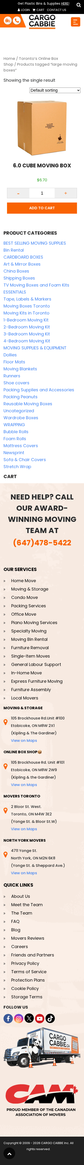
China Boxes (16, 271)
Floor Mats (14, 362)
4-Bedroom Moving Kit (27, 341)
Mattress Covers (21, 446)
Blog (15, 930)
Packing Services (28, 606)
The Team (21, 913)
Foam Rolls (15, 439)
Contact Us (56, 10)
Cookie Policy (25, 988)
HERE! (65, 3)
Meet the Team (27, 905)
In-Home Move (26, 673)
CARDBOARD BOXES (23, 257)
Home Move (23, 581)
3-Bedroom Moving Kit (27, 334)
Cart (40, 10)
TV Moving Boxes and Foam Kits (36, 285)
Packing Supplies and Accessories (39, 390)
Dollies (10, 355)
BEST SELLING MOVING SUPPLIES (35, 243)
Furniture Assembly (31, 689)
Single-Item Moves (30, 656)
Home (9, 58)
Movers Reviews (27, 938)
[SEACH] (78, 5)
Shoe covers (16, 383)
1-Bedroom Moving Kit (26, 320)
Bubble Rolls (16, 432)
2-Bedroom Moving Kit (27, 327)
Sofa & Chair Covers (25, 460)
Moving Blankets (20, 369)
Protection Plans (28, 980)
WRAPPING (14, 425)
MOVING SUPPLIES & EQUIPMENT (35, 348)
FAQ (15, 921)
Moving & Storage (29, 589)
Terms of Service (28, 972)
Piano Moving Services (34, 622)
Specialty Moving (28, 631)
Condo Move (24, 597)
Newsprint (14, 453)
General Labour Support (36, 664)
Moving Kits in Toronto (26, 313)
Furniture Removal (30, 648)
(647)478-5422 (42, 542)
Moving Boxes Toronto (27, 306)
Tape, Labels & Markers (27, 299)
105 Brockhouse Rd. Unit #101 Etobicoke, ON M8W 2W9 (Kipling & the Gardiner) (37, 773)
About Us (20, 896)
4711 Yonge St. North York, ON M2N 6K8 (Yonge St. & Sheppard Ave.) (38, 862)
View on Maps (24, 740)
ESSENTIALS (15, 292)
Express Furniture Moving (37, 681)
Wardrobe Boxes (21, 418)
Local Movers (24, 698)
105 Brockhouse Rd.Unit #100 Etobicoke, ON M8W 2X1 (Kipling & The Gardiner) (38, 729)
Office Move (23, 614)
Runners (12, 376)
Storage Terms (26, 997)
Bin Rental (14, 250)
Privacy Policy (25, 963)
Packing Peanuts (21, 397)
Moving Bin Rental (29, 639)
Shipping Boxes (19, 278)
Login (25, 10)
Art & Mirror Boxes (22, 264)
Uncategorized (19, 411)
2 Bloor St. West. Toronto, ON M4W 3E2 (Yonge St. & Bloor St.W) (34, 818)
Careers (19, 946)
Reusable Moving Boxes (28, 404)
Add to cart (42, 208)
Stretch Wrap (17, 466)
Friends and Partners (32, 955)
